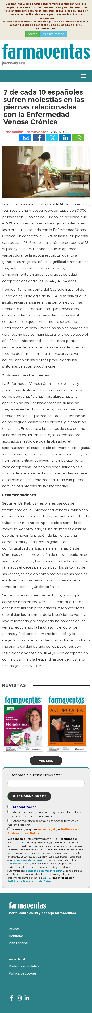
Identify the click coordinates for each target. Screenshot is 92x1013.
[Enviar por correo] (25, 137)
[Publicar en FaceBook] (39, 137)
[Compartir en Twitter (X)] (52, 137)
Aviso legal (17, 959)
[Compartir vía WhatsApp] (78, 137)
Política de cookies (23, 973)
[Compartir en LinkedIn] (65, 137)
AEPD (46, 877)
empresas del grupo (28, 860)
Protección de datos (24, 966)
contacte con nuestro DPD (44, 870)
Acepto (32, 33)
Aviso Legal (46, 829)
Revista (14, 929)
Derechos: (14, 863)
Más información (53, 33)
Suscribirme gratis (29, 796)
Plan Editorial (18, 943)
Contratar (16, 936)
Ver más (46, 761)
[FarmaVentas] (12, 998)
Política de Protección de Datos (29, 881)
